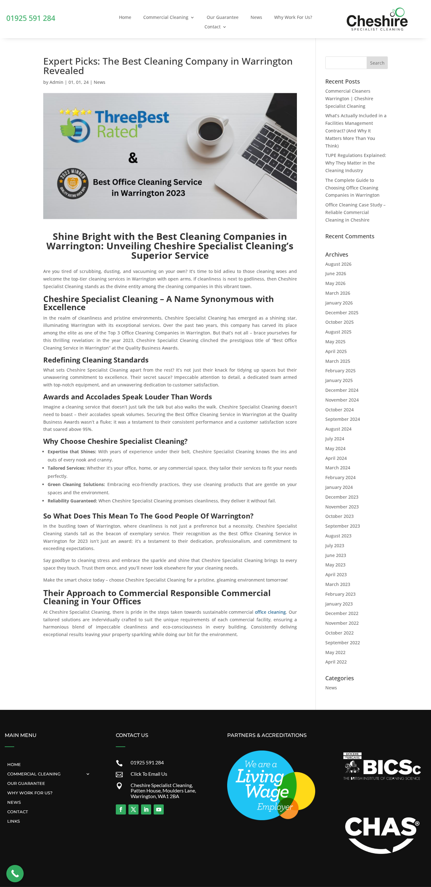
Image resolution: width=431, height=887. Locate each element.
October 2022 (339, 633)
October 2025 (339, 322)
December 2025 (341, 313)
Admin (56, 82)
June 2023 (335, 555)
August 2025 (338, 332)
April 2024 (336, 458)
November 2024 (342, 400)
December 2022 (341, 613)
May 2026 (335, 283)
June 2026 (335, 273)
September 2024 (342, 419)
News (256, 17)
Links (13, 821)
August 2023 (338, 536)
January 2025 (339, 380)
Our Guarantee (223, 17)
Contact (212, 27)
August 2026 (338, 264)
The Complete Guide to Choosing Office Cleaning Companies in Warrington (352, 187)
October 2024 (339, 410)
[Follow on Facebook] (121, 809)
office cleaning (270, 612)
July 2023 (334, 545)
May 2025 (335, 342)
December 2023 (341, 497)
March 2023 (337, 584)
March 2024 (337, 468)
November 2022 (342, 623)
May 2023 (335, 565)
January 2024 (339, 487)
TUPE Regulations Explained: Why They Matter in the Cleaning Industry (355, 162)
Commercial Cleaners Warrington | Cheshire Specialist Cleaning (349, 98)
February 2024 (340, 477)
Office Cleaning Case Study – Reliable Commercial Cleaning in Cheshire (355, 212)
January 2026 (339, 303)
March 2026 (337, 293)
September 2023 (342, 526)
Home (125, 17)
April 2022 (336, 662)
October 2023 (339, 516)
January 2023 (339, 604)
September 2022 (342, 643)
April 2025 (336, 351)
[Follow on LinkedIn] (146, 809)
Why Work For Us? (293, 17)
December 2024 (341, 390)
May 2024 (335, 448)
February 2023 (340, 594)
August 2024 (338, 429)
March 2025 (337, 361)
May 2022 (335, 652)
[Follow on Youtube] (159, 809)
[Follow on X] (133, 809)
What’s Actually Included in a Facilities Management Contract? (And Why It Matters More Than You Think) (356, 130)
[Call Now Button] (15, 873)
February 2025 (340, 371)
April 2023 (336, 574)
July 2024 (334, 439)
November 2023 (342, 507)
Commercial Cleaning (165, 17)
